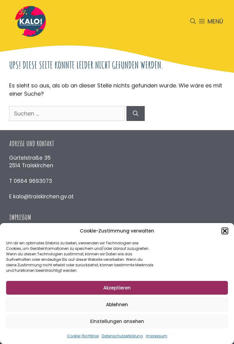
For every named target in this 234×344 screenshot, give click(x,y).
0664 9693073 (33, 181)
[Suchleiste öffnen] (193, 21)
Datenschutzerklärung (122, 336)
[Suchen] (135, 113)
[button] (225, 231)
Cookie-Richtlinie (83, 336)
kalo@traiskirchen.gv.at (43, 196)
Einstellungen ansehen (117, 321)
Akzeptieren (117, 288)
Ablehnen (117, 304)
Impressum (156, 336)
